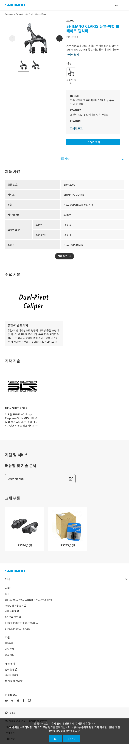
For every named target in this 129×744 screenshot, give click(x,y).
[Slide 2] (36, 64)
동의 (56, 738)
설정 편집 (71, 738)
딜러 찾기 (95, 142)
